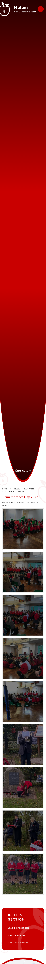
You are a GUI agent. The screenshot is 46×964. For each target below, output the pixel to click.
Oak (4, 492)
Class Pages (29, 489)
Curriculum (15, 489)
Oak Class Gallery (16, 492)
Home (4, 489)
